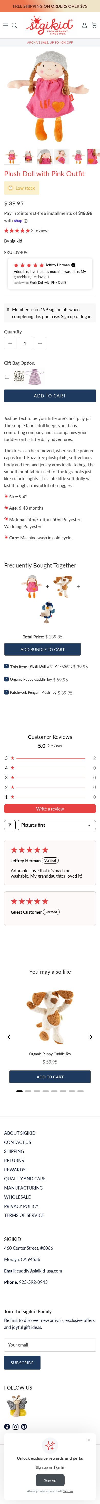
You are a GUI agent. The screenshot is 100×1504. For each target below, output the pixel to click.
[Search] (17, 25)
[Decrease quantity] (10, 343)
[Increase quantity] (40, 343)
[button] (17, 230)
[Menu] (5, 25)
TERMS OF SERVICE (24, 1215)
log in (86, 316)
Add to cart (50, 395)
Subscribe (22, 1362)
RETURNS (14, 1160)
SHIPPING (14, 1151)
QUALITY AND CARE (25, 1178)
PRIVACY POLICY (21, 1206)
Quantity (13, 331)
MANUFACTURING (23, 1188)
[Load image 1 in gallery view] (50, 96)
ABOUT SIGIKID (20, 1133)
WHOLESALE (17, 1197)
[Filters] (10, 825)
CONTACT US (17, 1142)
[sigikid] (50, 25)
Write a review (50, 809)
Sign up (68, 316)
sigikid (16, 241)
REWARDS (14, 1169)
